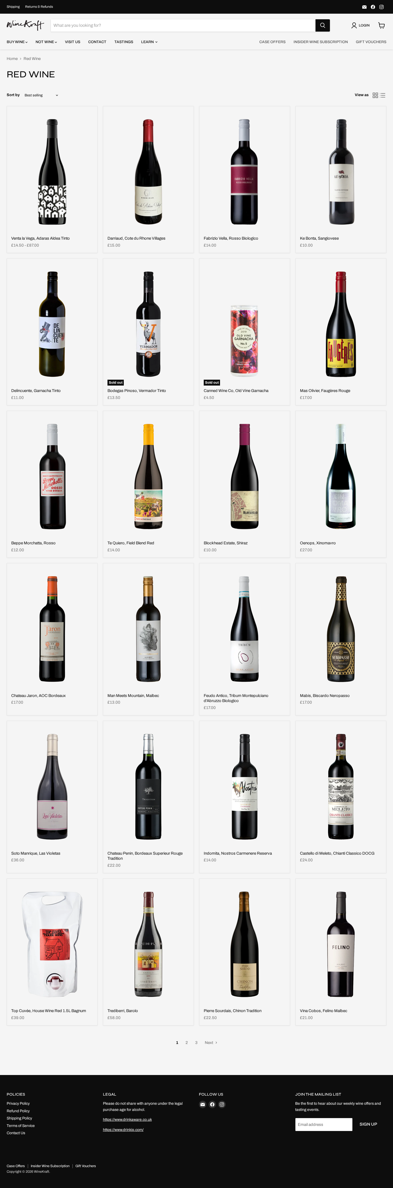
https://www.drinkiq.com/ (123, 1130)
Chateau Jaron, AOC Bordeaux (38, 695)
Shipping (13, 7)
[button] (361, 25)
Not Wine (45, 42)
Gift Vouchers (371, 42)
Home (12, 58)
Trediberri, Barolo (122, 1011)
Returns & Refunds (39, 7)
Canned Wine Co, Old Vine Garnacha (236, 391)
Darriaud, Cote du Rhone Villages (136, 238)
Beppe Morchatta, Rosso (33, 543)
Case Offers (272, 42)
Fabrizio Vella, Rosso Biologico (231, 238)
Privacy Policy (18, 1104)
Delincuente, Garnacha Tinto (36, 391)
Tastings (123, 42)
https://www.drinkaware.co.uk (127, 1120)
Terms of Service (21, 1126)
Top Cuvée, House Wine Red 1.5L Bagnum (48, 1011)
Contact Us (16, 1133)
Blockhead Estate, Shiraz (226, 543)
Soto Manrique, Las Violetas (35, 853)
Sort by (13, 95)
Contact (97, 42)
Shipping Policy (19, 1118)
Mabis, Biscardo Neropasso (325, 695)
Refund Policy (18, 1111)
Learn (148, 42)
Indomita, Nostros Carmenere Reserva (238, 853)
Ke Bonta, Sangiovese (319, 238)
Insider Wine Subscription (321, 42)
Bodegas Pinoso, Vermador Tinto (136, 391)
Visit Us (72, 42)
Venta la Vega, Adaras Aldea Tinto (40, 238)
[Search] (322, 25)
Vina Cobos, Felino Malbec (323, 1011)
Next (209, 1042)
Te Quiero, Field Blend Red (130, 543)
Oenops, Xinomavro (318, 543)
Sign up (368, 1124)
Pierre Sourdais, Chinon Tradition (232, 1011)
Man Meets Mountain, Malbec (133, 695)
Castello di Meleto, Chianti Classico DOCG (337, 853)
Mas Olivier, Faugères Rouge (325, 391)
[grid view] (375, 95)
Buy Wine (16, 42)
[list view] (383, 95)
